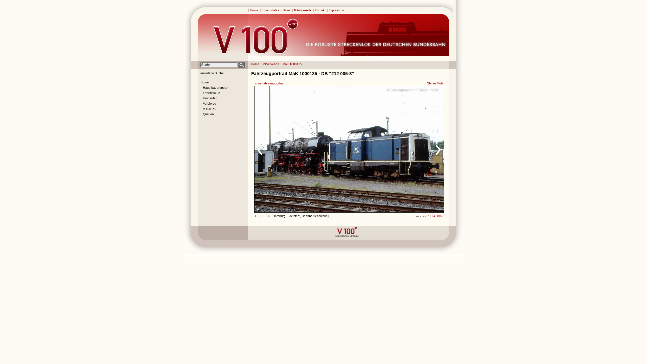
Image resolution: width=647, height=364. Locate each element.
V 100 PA (209, 109)
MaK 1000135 (292, 64)
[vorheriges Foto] (303, 149)
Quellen (208, 114)
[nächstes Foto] (393, 149)
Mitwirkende (302, 10)
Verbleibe (209, 103)
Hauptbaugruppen (215, 87)
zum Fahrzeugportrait (269, 83)
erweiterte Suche (212, 73)
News (286, 10)
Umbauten (210, 98)
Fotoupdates (270, 10)
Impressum (336, 10)
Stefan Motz (435, 83)
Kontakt (320, 10)
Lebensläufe (211, 93)
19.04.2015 (435, 216)
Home (254, 10)
